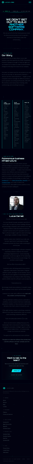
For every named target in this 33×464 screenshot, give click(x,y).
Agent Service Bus (17, 180)
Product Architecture (8, 414)
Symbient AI (5, 180)
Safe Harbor (6, 452)
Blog (4, 404)
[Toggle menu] (30, 2)
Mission (5, 402)
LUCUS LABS (8, 2)
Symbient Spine (6, 182)
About (4, 400)
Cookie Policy (6, 450)
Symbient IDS (6, 440)
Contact (5, 406)
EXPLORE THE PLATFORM (16, 374)
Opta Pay (5, 438)
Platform (5, 412)
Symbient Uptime (7, 436)
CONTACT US (16, 370)
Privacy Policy (6, 448)
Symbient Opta (6, 434)
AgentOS (25, 180)
